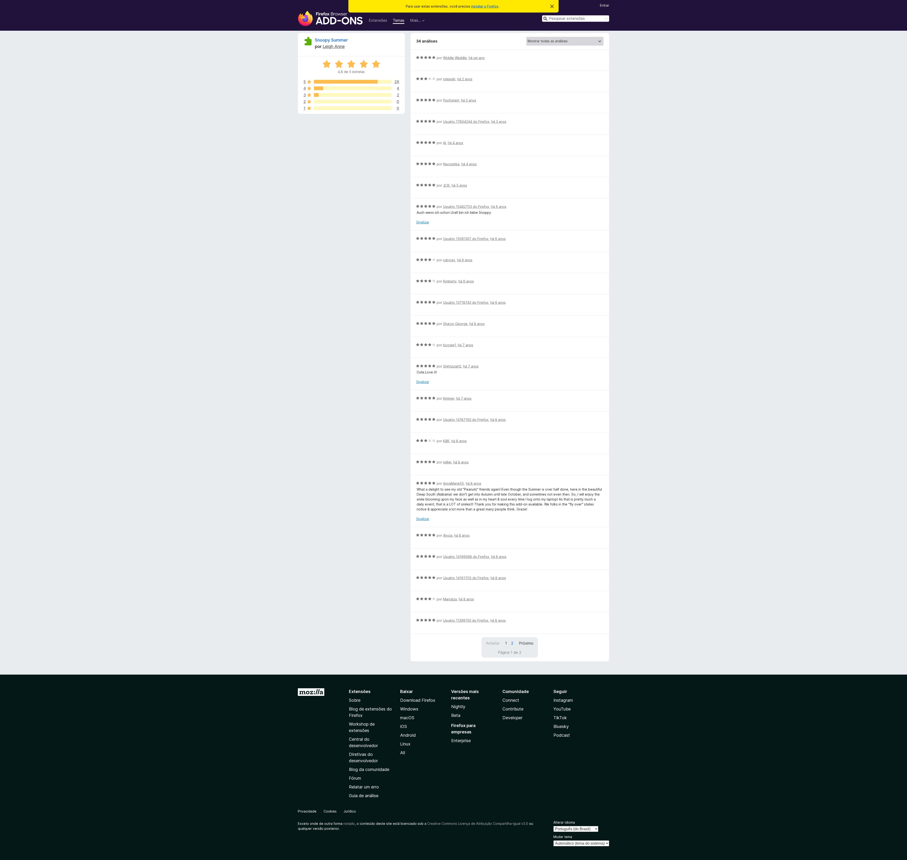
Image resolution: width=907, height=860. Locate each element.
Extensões (378, 20)
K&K (446, 441)
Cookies (330, 811)
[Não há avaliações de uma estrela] (353, 108)
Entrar (604, 5)
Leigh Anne (334, 46)
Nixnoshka (451, 164)
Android (408, 735)
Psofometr (451, 100)
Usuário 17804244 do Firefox (466, 122)
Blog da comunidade (369, 769)
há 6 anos (498, 207)
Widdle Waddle (455, 58)
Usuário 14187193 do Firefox (465, 420)
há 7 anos (465, 345)
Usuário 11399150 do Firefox (465, 620)
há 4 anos (455, 143)
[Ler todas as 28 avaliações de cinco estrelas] (353, 82)
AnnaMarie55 (453, 483)
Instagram (563, 700)
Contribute (512, 708)
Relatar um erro (364, 786)
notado (349, 823)
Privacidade (307, 811)
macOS (407, 717)
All (402, 752)
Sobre (354, 700)
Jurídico (350, 811)
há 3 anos (468, 100)
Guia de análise (363, 795)
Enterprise (461, 740)
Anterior (493, 643)
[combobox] (575, 18)
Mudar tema (562, 837)
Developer (512, 717)
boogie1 (449, 345)
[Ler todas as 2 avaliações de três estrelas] (353, 95)
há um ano (477, 58)
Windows (409, 708)
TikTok (560, 717)
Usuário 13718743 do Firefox (465, 302)
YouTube (562, 708)
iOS (403, 726)
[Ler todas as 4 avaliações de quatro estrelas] (353, 88)
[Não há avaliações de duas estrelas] (353, 101)
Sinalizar (422, 222)
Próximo (526, 643)
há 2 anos (464, 79)
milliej (447, 462)
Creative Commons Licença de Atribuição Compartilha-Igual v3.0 (478, 823)
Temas (398, 20)
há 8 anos (498, 420)
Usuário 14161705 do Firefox (466, 578)
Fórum (355, 778)
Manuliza (450, 599)
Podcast (561, 735)
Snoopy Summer (331, 40)
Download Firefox (417, 700)
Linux (405, 743)
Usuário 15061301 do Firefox (465, 239)
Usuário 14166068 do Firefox (466, 557)
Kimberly (450, 281)
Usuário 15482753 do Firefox (466, 207)
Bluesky (561, 726)
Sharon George (455, 324)
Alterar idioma (564, 822)
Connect (510, 700)
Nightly (458, 706)
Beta (455, 715)
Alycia (447, 535)
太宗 (446, 185)
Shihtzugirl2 (452, 366)
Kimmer (448, 398)
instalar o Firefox (484, 6)
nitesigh (449, 79)
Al (444, 143)
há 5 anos (459, 185)
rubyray (449, 260)
